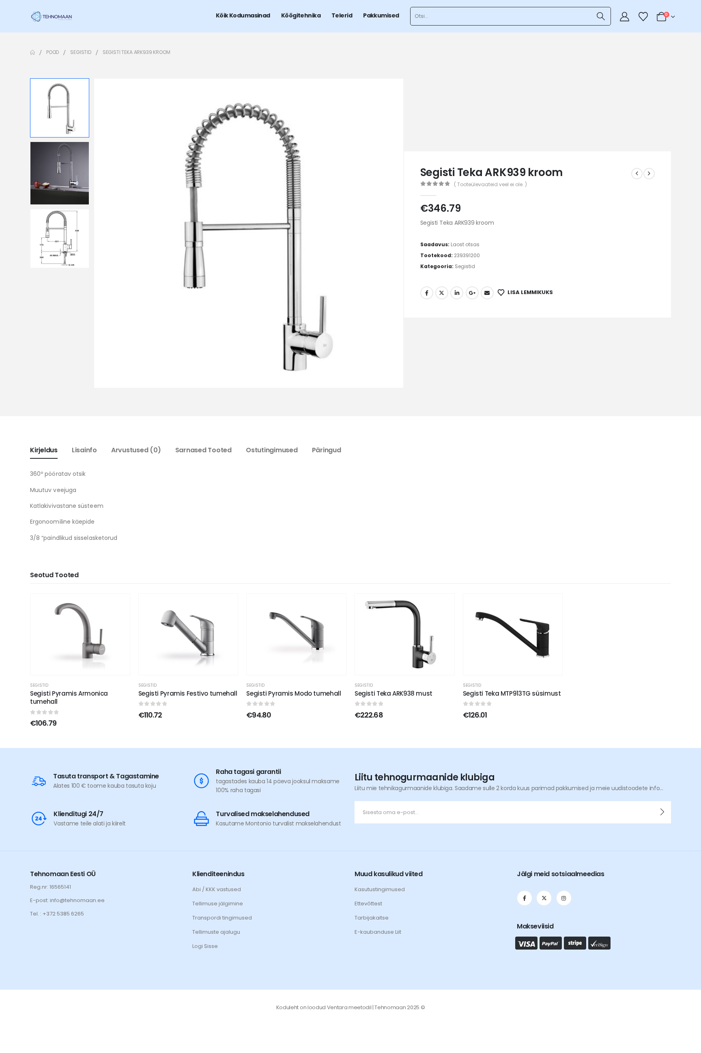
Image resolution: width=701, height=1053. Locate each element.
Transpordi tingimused (222, 918)
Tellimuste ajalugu (216, 932)
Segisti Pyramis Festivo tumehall (187, 693)
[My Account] (624, 16)
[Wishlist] (643, 16)
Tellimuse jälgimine (217, 903)
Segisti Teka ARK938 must (393, 693)
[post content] (80, 634)
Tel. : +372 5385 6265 (57, 914)
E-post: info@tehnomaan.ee (67, 900)
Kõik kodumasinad (243, 15)
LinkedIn (456, 292)
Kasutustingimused (380, 889)
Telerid (341, 15)
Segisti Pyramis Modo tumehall (293, 693)
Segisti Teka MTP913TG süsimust (512, 693)
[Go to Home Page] (32, 52)
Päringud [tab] (326, 450)
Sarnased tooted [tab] (203, 450)
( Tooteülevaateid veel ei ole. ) (490, 184)
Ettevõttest (368, 903)
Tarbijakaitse (372, 918)
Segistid (465, 266)
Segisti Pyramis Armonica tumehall (69, 697)
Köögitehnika (300, 15)
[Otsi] (601, 16)
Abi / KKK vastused (216, 889)
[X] (544, 898)
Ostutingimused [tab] (272, 450)
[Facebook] (524, 898)
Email (487, 292)
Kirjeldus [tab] (44, 450)
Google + (472, 292)
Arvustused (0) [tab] (136, 450)
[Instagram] (564, 898)
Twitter (441, 292)
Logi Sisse (205, 946)
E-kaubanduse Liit (378, 932)
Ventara (337, 1007)
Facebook (426, 292)
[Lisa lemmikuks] (117, 606)
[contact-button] (662, 812)
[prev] (637, 173)
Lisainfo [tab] (84, 450)
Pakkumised (381, 15)
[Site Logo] (51, 16)
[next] (649, 173)
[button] (95, 233)
